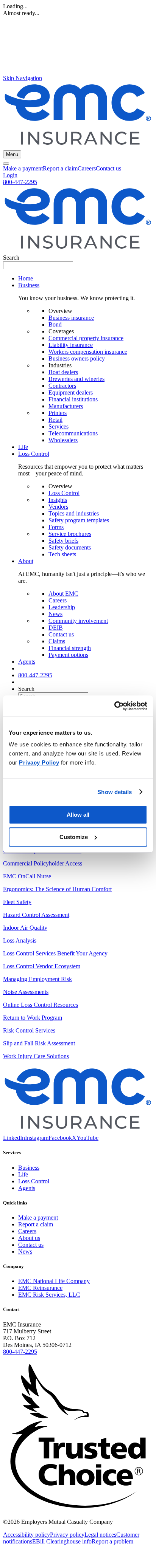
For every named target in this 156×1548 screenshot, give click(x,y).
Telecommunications (73, 433)
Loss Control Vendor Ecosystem (41, 966)
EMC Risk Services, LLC (49, 1294)
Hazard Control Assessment (36, 915)
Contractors (62, 385)
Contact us (108, 168)
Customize (73, 837)
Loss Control (64, 493)
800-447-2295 (20, 182)
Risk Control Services (29, 1030)
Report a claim (60, 168)
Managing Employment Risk (37, 979)
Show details (114, 792)
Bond (55, 324)
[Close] (6, 164)
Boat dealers (63, 372)
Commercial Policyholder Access (42, 863)
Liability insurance (70, 345)
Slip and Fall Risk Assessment (39, 1043)
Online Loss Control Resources (40, 1005)
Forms (56, 527)
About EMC (63, 593)
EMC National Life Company (54, 1281)
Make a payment (23, 168)
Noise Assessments (25, 992)
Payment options (68, 655)
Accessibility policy (26, 1534)
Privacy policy (67, 1534)
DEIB (55, 627)
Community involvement (78, 621)
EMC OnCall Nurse (27, 876)
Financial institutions (73, 399)
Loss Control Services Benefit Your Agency (55, 953)
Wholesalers (63, 440)
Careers (87, 168)
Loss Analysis (19, 940)
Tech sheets (62, 554)
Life (23, 447)
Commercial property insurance (85, 338)
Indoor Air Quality (25, 927)
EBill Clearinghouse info (62, 1541)
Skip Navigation (22, 78)
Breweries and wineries (76, 379)
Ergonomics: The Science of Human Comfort (57, 889)
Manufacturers (65, 406)
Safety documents (69, 547)
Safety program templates (78, 520)
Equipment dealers (70, 392)
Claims (56, 641)
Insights (57, 500)
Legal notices (100, 1534)
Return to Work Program (32, 1017)
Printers (57, 413)
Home (25, 278)
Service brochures (69, 534)
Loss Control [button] (33, 453)
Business (28, 1167)
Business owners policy (76, 358)
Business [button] (28, 285)
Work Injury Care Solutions (36, 1056)
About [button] (25, 561)
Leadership (61, 607)
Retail (55, 419)
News (55, 614)
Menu (12, 154)
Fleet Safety (17, 902)
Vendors (58, 506)
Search (11, 257)
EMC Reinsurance (40, 1288)
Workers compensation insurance (87, 351)
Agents (26, 661)
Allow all (78, 814)
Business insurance (71, 317)
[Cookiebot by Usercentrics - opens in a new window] (114, 706)
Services (58, 426)
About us (29, 1238)
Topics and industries (73, 513)
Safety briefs (63, 540)
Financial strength (69, 648)
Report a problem (112, 1541)
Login (10, 175)
